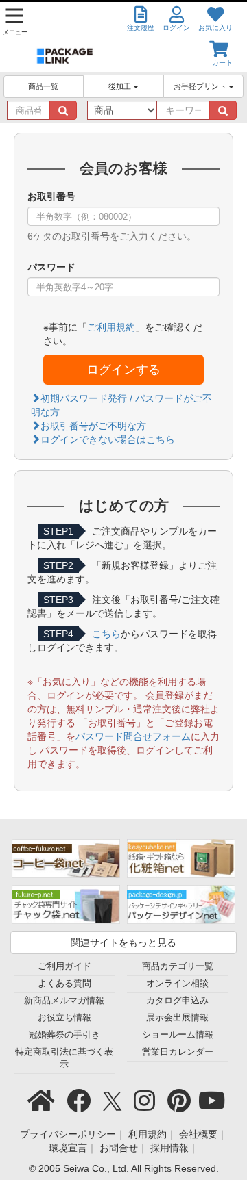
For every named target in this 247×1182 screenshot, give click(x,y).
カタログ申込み (177, 1000)
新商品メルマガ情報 (64, 1000)
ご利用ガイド (64, 966)
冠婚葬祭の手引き (64, 1035)
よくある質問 (64, 983)
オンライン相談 (177, 983)
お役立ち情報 (64, 1018)
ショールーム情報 (177, 1035)
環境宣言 (68, 1147)
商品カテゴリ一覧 (177, 966)
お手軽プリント (201, 86)
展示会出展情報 (177, 1018)
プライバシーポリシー (68, 1134)
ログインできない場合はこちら (107, 439)
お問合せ (118, 1147)
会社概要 (198, 1134)
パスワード (51, 266)
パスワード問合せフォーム (133, 736)
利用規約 (147, 1134)
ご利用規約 (111, 327)
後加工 (120, 86)
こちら (106, 633)
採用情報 (169, 1147)
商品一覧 (43, 86)
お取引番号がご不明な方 (93, 425)
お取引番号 (51, 196)
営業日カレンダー (177, 1052)
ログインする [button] (123, 369)
